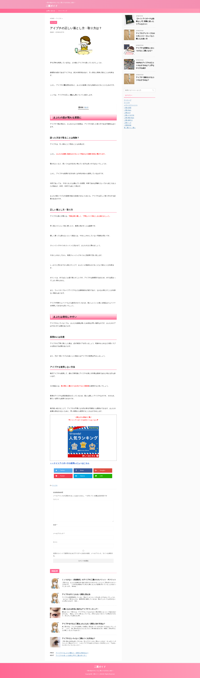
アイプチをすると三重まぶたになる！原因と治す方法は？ (83, 624)
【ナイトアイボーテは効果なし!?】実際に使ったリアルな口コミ (145, 21)
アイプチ (55, 485)
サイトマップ (62, 11)
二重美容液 (127, 125)
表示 (86, 107)
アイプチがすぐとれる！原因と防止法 (76, 594)
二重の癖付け (128, 120)
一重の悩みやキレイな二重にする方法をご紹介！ (100, 670)
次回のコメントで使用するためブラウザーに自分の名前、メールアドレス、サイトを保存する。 (83, 554)
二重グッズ (127, 123)
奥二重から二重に (130, 128)
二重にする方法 (129, 115)
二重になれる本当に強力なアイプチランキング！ (80, 609)
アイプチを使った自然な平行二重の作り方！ (71, 655)
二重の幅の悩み (129, 118)
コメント (56, 499)
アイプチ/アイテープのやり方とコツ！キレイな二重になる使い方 (145, 36)
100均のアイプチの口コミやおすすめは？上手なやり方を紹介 (145, 65)
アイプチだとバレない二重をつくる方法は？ (78, 638)
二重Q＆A (127, 113)
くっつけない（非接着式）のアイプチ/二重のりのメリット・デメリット (89, 580)
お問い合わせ (50, 11)
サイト (55, 542)
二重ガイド (52, 5)
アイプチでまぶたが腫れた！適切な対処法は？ (72, 653)
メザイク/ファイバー (131, 105)
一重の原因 (127, 108)
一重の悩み (127, 110)
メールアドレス (58, 533)
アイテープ (127, 100)
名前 (55, 525)
